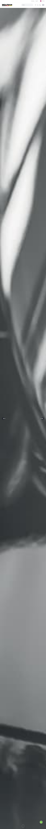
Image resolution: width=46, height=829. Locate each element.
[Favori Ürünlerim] (35, 5)
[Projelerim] (38, 5)
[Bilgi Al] (40, 5)
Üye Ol (37, 1)
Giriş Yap (32, 1)
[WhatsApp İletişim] (41, 824)
